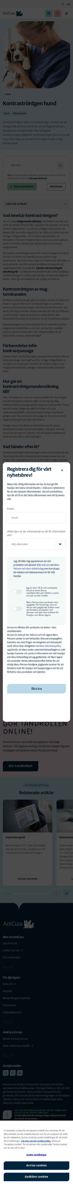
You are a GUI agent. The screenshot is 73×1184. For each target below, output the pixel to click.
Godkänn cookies (36, 1176)
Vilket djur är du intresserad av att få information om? (36, 533)
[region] (36, 1152)
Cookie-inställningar (36, 1155)
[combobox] (36, 544)
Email (10, 508)
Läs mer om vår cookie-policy (36, 1141)
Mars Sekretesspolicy (50, 646)
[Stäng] (62, 470)
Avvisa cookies (36, 1165)
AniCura (46, 565)
